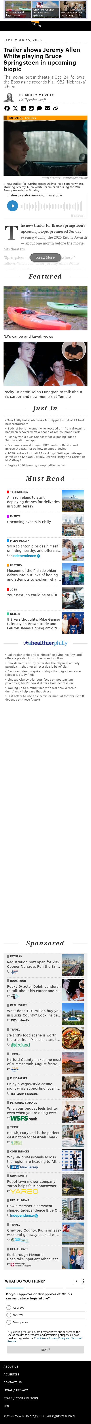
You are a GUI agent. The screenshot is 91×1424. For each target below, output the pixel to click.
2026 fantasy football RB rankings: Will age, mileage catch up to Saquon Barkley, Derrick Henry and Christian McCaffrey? (45, 456)
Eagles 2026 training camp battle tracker (37, 465)
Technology (19, 492)
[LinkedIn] (23, 109)
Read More (45, 257)
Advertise (11, 1374)
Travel (15, 1029)
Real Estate (18, 1005)
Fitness (16, 956)
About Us (11, 1366)
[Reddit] (31, 109)
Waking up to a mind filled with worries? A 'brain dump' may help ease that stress (40, 689)
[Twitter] (15, 109)
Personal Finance (23, 1103)
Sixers (15, 614)
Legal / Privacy (16, 1390)
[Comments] (39, 109)
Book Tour (18, 981)
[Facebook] (7, 109)
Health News (19, 1200)
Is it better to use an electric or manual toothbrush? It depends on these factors (44, 697)
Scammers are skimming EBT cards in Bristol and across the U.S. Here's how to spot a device (41, 447)
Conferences (19, 1151)
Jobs (13, 589)
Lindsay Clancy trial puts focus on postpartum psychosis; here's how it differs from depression (39, 681)
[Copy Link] (55, 109)
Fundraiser (18, 1078)
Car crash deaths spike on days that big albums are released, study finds (43, 673)
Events (15, 516)
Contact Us (13, 1382)
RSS (6, 1406)
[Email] (47, 109)
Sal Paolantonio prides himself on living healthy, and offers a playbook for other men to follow (43, 656)
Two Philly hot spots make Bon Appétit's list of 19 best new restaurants (44, 422)
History (16, 565)
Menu (83, 26)
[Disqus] (45, 765)
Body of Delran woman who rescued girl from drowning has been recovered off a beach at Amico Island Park (45, 430)
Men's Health (20, 541)
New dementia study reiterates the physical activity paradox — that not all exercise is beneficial (42, 665)
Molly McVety (39, 94)
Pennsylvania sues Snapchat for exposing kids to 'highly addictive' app (40, 438)
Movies (16, 118)
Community (19, 1176)
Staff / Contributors (21, 1398)
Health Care (19, 1249)
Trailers (30, 118)
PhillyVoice (10, 26)
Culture (36, 24)
